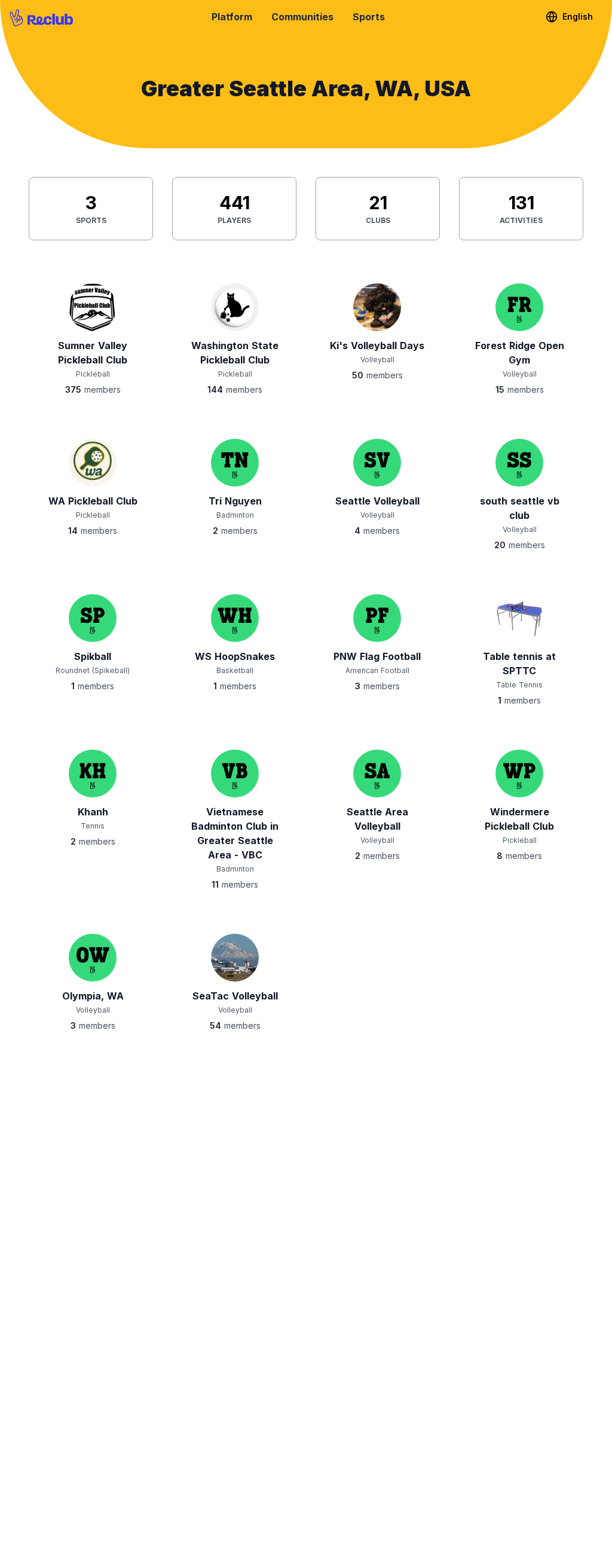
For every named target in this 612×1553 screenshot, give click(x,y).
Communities (302, 17)
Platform (232, 17)
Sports (369, 17)
